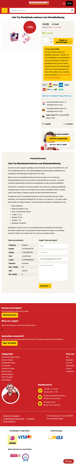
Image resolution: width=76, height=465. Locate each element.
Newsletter (69, 360)
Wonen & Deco (7, 371)
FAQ (67, 357)
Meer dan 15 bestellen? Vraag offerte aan (56, 96)
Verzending (70, 371)
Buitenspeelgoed (7, 374)
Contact (68, 368)
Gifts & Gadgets (7, 377)
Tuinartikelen (6, 366)
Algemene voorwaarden (11, 416)
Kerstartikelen (6, 380)
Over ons (69, 363)
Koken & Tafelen (7, 360)
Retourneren (70, 366)
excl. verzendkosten (56, 27)
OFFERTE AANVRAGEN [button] (58, 139)
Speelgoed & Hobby (8, 363)
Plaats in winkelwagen (62, 41)
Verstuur (44, 286)
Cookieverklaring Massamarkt (13, 419)
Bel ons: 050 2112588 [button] (58, 145)
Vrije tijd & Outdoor (8, 368)
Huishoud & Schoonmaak (10, 357)
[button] (10, 315)
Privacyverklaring (9, 421)
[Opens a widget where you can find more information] (68, 461)
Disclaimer (31, 419)
